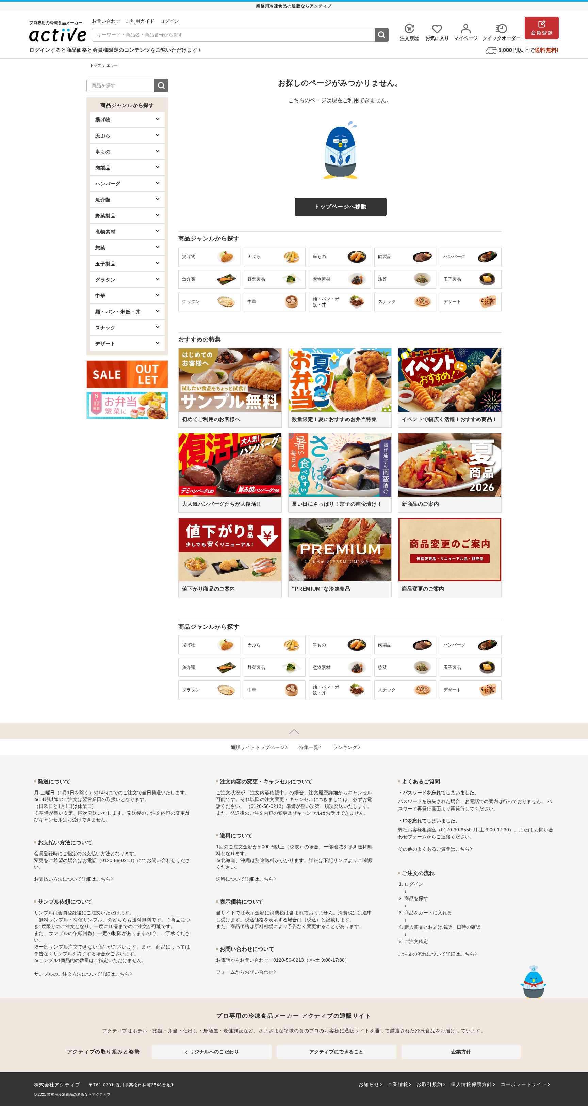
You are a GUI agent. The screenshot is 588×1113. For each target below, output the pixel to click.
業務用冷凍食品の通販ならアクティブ (79, 1094)
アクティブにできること (336, 1051)
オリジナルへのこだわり (211, 1051)
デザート (105, 343)
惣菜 (100, 247)
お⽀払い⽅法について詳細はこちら (72, 879)
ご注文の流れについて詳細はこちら (436, 954)
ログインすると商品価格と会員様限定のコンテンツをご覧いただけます (113, 50)
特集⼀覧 (308, 747)
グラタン (105, 279)
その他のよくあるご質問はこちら (434, 849)
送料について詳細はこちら (244, 879)
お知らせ (369, 1084)
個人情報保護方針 (471, 1084)
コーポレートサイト (524, 1084)
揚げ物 (103, 119)
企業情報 (398, 1084)
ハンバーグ (107, 183)
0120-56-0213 (116, 860)
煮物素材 (105, 231)
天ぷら (103, 135)
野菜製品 (105, 215)
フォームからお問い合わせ (244, 972)
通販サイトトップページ (258, 747)
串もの (103, 151)
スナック (105, 327)
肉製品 (103, 167)
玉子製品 (105, 263)
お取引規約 (429, 1084)
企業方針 (461, 1051)
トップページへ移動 (340, 206)
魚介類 (103, 199)
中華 (100, 295)
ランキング (345, 747)
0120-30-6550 (456, 829)
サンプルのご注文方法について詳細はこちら (81, 974)
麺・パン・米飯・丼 (118, 311)
